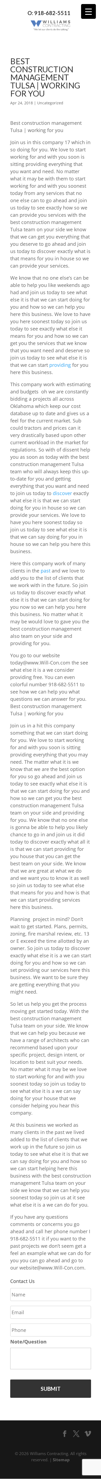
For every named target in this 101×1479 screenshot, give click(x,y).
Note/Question (28, 1342)
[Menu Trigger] (88, 11)
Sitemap (61, 1459)
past (45, 570)
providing (60, 365)
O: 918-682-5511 (48, 13)
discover (62, 493)
